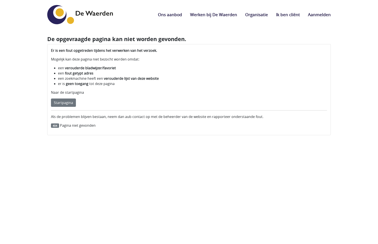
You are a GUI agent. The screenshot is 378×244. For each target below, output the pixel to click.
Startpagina (63, 102)
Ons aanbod (170, 14)
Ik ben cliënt (288, 14)
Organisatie (256, 14)
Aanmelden (319, 14)
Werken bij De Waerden (213, 14)
